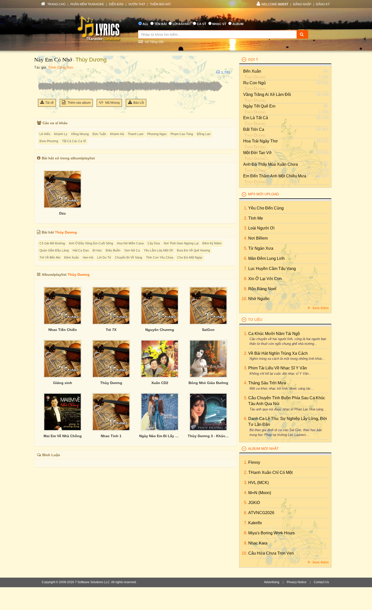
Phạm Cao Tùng (182, 134)
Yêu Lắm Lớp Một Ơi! (158, 250)
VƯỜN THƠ (136, 4)
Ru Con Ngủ (254, 83)
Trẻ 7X (111, 330)
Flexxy (254, 462)
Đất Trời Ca (253, 129)
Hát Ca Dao (81, 250)
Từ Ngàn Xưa (260, 248)
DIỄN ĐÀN (116, 4)
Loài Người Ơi (261, 228)
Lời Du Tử (104, 257)
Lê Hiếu (44, 134)
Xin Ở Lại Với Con (265, 279)
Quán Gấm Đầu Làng (54, 250)
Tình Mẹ (255, 218)
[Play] (43, 72)
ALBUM (237, 24)
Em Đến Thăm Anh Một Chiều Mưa (274, 176)
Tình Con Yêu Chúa (159, 257)
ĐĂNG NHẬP (302, 4)
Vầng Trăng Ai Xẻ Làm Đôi (267, 94)
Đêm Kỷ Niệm (211, 243)
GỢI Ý (253, 59)
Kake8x (255, 523)
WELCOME (274, 4)
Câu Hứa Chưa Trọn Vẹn (271, 553)
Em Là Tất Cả (255, 118)
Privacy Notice (296, 582)
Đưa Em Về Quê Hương (193, 250)
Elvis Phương (48, 141)
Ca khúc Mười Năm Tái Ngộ (274, 333)
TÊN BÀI (160, 24)
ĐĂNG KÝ (323, 4)
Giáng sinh (62, 383)
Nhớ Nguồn (259, 299)
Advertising (271, 582)
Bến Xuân (252, 71)
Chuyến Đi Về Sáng (128, 257)
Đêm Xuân (71, 257)
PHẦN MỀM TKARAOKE (87, 4)
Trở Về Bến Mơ (49, 257)
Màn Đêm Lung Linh (266, 258)
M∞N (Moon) (259, 493)
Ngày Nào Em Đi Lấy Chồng (159, 436)
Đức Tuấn (99, 134)
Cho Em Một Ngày (189, 257)
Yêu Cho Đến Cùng (266, 208)
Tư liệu (255, 320)
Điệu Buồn (113, 250)
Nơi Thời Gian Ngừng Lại (181, 243)
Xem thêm (320, 308)
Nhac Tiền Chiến (62, 330)
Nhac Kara (257, 543)
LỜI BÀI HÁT (182, 24)
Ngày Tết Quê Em (259, 106)
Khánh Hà (117, 134)
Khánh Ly (60, 134)
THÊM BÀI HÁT (160, 4)
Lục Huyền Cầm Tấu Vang (272, 268)
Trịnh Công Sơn (60, 67)
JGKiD (254, 502)
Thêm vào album (79, 102)
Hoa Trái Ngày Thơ (260, 141)
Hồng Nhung (80, 134)
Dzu (62, 213)
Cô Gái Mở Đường (52, 243)
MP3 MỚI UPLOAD (263, 194)
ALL (145, 24)
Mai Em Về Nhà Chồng (63, 436)
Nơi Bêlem (258, 238)
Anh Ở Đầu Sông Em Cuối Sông (91, 243)
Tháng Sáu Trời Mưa (267, 383)
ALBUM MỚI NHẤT (263, 449)
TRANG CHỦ (56, 4)
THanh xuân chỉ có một (270, 472)
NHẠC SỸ (219, 24)
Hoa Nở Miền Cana (130, 243)
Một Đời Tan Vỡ (257, 153)
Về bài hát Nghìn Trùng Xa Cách (278, 353)
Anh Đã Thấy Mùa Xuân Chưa (270, 164)
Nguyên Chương (159, 330)
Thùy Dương (91, 59)
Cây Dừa (154, 243)
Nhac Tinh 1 (111, 436)
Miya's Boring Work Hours (271, 533)
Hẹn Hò (88, 257)
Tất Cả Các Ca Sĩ (74, 141)
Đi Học (97, 250)
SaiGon (208, 330)
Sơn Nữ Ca (132, 250)
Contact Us (321, 582)
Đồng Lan (204, 134)
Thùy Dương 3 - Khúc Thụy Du (208, 436)
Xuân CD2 (159, 383)
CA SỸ (201, 24)
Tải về (49, 102)
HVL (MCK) (258, 482)
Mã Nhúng (112, 102)
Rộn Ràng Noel (262, 289)
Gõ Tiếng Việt (153, 42)
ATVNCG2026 (261, 513)
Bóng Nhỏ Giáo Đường (208, 383)
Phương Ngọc (157, 134)
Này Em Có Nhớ (53, 59)
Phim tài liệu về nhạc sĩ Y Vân (277, 368)
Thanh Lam (135, 134)
